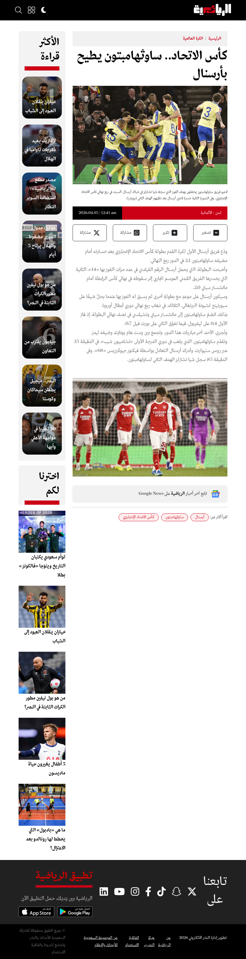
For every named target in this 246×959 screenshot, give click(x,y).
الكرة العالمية (193, 38)
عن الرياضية (164, 941)
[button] (31, 10)
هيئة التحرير (149, 941)
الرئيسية (214, 38)
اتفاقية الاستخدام (132, 941)
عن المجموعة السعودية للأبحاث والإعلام (101, 941)
